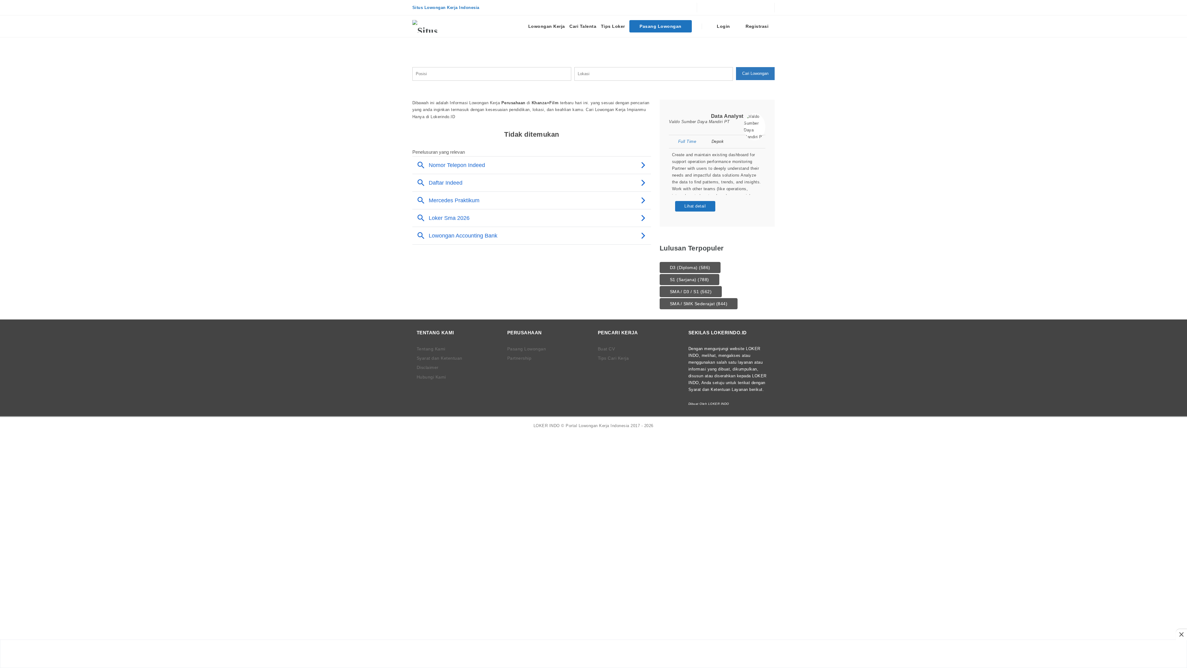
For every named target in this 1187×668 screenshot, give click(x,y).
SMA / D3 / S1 (691, 291)
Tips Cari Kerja (613, 358)
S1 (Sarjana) (689, 279)
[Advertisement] (593, 654)
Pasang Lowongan (661, 26)
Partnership (519, 358)
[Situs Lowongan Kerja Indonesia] (435, 26)
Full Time (687, 141)
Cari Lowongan (755, 73)
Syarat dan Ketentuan (439, 358)
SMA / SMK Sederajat (699, 303)
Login (723, 26)
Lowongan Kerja (546, 26)
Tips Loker (613, 26)
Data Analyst (727, 116)
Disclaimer (428, 367)
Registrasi (756, 26)
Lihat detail (695, 206)
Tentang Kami (431, 348)
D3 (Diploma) (690, 267)
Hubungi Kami (431, 377)
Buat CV (606, 348)
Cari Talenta (582, 26)
